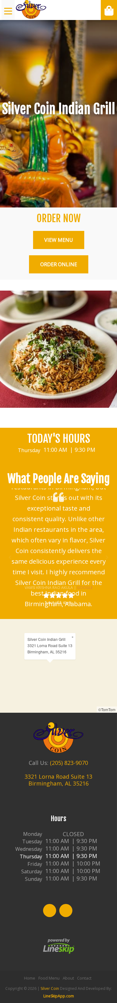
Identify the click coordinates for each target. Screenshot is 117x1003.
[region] (58, 666)
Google (85, 587)
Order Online (58, 264)
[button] (10, 557)
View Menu (58, 240)
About (68, 978)
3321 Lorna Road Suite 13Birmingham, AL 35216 (58, 780)
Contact (84, 978)
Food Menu (49, 978)
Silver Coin (50, 988)
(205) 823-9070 (69, 762)
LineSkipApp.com (58, 996)
